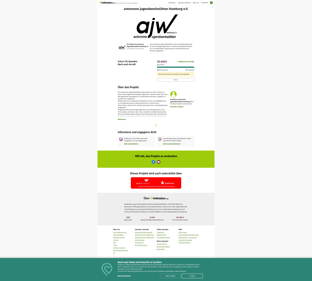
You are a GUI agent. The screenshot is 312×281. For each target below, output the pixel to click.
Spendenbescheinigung (163, 246)
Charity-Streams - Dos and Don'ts (188, 237)
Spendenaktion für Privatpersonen (144, 235)
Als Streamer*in (139, 242)
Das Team (116, 240)
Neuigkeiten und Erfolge (186, 62)
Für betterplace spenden (163, 237)
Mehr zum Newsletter (131, 144)
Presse (115, 245)
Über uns (196, 3)
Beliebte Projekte (161, 235)
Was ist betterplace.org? (120, 232)
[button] (153, 162)
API (114, 253)
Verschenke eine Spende (185, 240)
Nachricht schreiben (176, 107)
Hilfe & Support (183, 232)
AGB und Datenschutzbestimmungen (189, 235)
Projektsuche (160, 232)
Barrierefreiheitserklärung (120, 250)
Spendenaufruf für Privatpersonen (144, 237)
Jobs (114, 242)
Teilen (176, 80)
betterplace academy (119, 237)
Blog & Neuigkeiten (118, 235)
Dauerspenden (161, 249)
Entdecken (172, 3)
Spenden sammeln (184, 3)
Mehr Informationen (124, 276)
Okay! (193, 276)
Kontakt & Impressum (119, 248)
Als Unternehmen (140, 240)
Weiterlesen (122, 119)
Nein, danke (170, 276)
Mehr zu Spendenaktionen (171, 144)
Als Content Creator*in (141, 245)
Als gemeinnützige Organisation (143, 232)
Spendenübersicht (162, 244)
